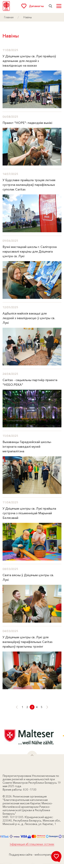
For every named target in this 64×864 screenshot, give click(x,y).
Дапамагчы (36, 6)
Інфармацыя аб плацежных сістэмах (32, 844)
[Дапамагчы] (56, 856)
